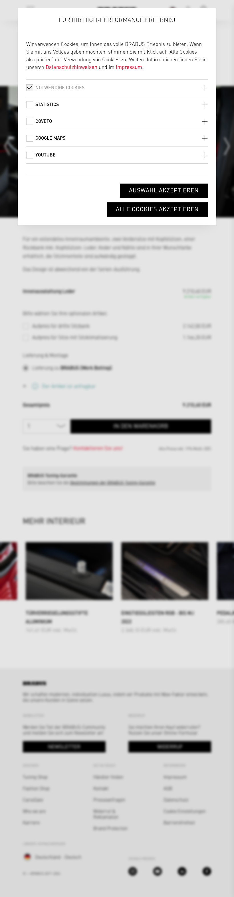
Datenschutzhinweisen (71, 66)
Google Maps (50, 138)
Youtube (45, 154)
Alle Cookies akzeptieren (157, 209)
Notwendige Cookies (59, 87)
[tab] (117, 87)
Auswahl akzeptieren (164, 190)
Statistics (47, 104)
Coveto (43, 121)
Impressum (129, 66)
